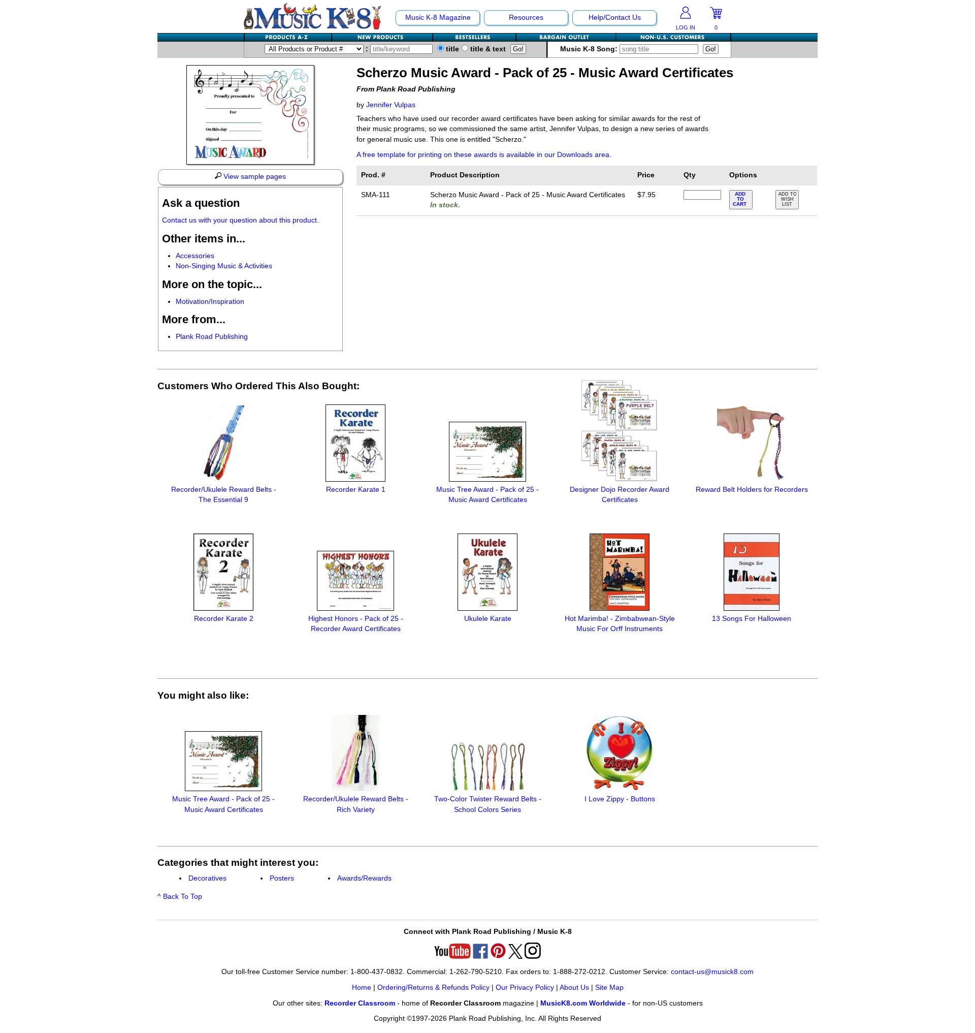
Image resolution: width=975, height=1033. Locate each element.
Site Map (609, 987)
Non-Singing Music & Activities (224, 266)
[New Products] (382, 37)
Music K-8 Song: (590, 49)
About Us (574, 987)
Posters (282, 878)
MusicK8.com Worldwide (583, 1003)
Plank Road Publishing (212, 336)
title (451, 49)
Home (361, 987)
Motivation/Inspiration (210, 301)
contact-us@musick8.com (712, 972)
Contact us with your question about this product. (240, 220)
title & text (487, 49)
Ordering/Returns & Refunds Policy (433, 987)
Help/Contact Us (615, 17)
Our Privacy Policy (525, 987)
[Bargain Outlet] (566, 37)
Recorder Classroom (359, 1003)
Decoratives (207, 878)
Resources (526, 17)
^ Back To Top (179, 896)
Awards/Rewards (364, 878)
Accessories (195, 256)
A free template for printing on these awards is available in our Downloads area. (483, 155)
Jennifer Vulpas (390, 105)
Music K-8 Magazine (438, 17)
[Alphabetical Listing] (288, 37)
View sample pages (253, 176)
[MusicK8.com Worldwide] (673, 37)
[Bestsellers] (474, 37)
